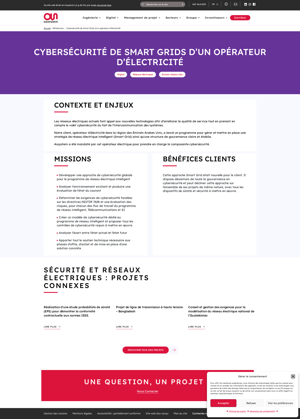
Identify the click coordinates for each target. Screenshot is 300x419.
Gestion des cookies (55, 413)
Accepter (223, 403)
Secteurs (172, 17)
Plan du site (180, 413)
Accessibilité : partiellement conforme (118, 413)
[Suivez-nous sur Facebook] (254, 4)
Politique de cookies (237, 411)
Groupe (191, 17)
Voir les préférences (280, 403)
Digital (111, 17)
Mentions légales (82, 413)
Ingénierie (90, 17)
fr (213, 4)
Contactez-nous (201, 413)
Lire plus (50, 326)
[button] (293, 376)
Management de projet (140, 17)
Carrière (240, 17)
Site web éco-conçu (157, 413)
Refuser (251, 403)
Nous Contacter (147, 391)
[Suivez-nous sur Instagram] (250, 4)
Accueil (47, 28)
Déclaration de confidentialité (262, 411)
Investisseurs (214, 17)
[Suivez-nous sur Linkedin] (245, 4)
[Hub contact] (235, 4)
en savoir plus (104, 5)
